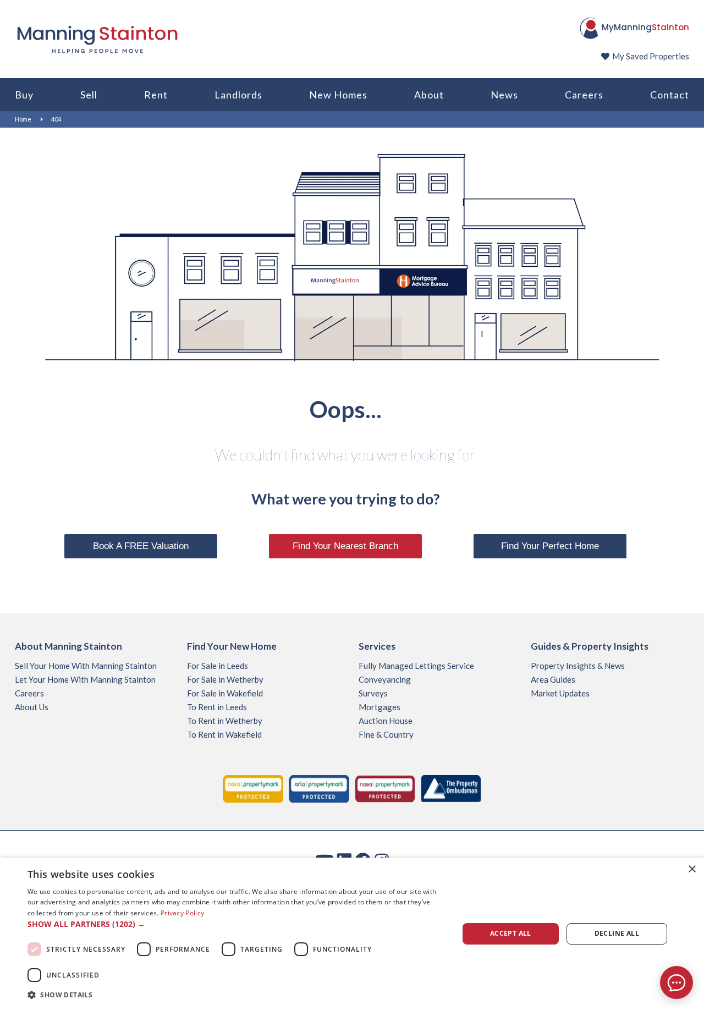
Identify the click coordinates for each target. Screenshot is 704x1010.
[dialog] (352, 934)
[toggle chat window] (676, 982)
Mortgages (379, 707)
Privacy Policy (182, 913)
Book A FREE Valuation (141, 546)
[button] (237, 924)
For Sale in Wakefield (225, 693)
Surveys (373, 693)
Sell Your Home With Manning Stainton (86, 666)
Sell (88, 95)
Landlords (238, 95)
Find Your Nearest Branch (345, 546)
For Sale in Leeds (217, 666)
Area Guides (553, 679)
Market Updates (560, 693)
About (429, 95)
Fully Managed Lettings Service (416, 666)
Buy (24, 95)
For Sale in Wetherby (225, 679)
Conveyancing (385, 679)
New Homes (338, 95)
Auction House (386, 721)
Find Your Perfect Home (550, 546)
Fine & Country (386, 734)
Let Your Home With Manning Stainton (85, 679)
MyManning (645, 27)
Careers (584, 95)
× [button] (692, 869)
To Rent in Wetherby (224, 721)
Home (23, 119)
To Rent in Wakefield (224, 734)
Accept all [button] (510, 933)
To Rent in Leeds (217, 707)
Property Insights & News (578, 666)
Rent (156, 95)
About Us (31, 707)
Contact (669, 95)
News (504, 95)
